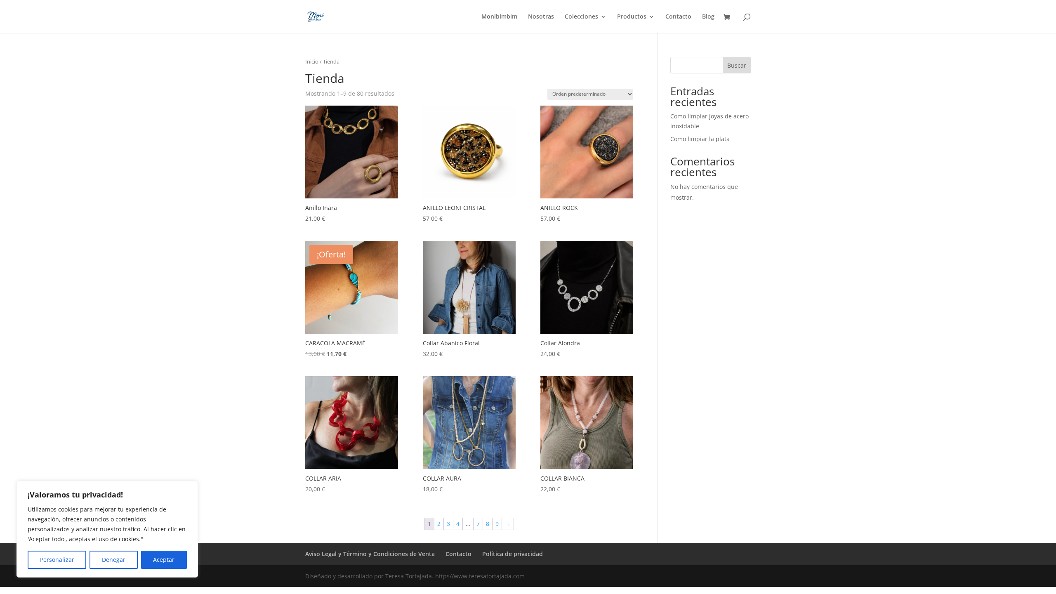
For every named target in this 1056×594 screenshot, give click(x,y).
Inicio (311, 61)
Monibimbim (499, 17)
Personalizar (57, 559)
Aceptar (163, 559)
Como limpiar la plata (700, 139)
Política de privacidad (512, 554)
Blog (708, 17)
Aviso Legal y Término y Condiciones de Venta (370, 554)
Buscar (736, 65)
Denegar (113, 559)
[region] (107, 529)
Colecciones (581, 17)
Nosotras (541, 17)
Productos (631, 17)
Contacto (678, 17)
